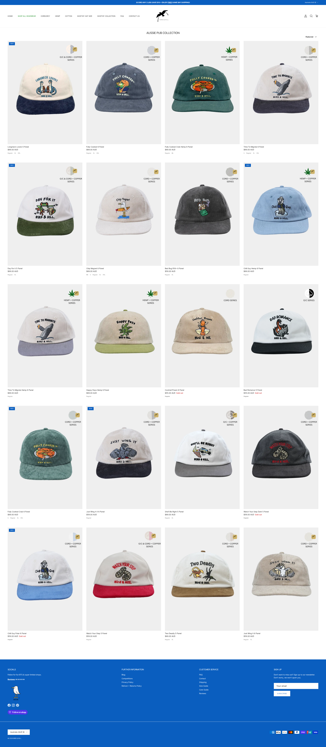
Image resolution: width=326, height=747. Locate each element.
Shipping (203, 682)
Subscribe (282, 693)
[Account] (305, 16)
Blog (123, 675)
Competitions (127, 678)
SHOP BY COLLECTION (106, 16)
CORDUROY (45, 16)
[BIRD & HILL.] (163, 16)
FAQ (122, 16)
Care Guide (203, 690)
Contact (202, 678)
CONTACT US (134, 16)
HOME (10, 16)
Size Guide (203, 686)
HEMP (57, 16)
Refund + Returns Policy (132, 686)
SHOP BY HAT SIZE (84, 16)
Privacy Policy (127, 682)
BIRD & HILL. (17, 738)
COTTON (68, 16)
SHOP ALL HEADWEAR (27, 16)
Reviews (202, 693)
